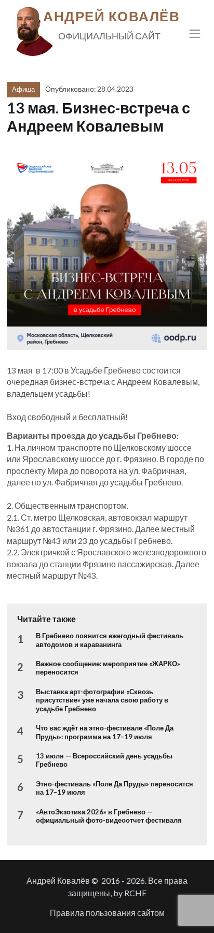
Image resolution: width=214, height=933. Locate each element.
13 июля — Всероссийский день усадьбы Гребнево (104, 760)
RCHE (135, 893)
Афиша (23, 89)
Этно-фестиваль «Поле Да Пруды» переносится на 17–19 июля (114, 788)
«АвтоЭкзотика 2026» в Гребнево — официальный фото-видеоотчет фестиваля (109, 816)
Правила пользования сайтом (107, 912)
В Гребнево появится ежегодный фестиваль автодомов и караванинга (109, 639)
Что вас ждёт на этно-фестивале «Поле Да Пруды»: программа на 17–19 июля (104, 732)
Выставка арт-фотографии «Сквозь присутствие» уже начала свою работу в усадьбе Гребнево (102, 700)
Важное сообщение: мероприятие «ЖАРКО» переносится (108, 667)
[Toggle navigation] (195, 33)
